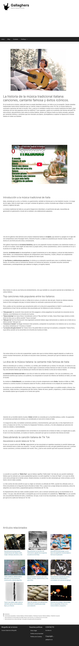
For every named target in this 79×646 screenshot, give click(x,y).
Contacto (15, 39)
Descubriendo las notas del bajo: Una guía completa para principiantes (23, 619)
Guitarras (7, 614)
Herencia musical (37, 615)
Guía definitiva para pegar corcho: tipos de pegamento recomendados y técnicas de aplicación (61, 552)
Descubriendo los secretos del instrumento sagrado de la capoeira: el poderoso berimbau (37, 552)
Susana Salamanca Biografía (9, 630)
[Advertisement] (39, 24)
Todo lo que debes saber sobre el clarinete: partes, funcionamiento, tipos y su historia (13, 603)
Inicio (3, 39)
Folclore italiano (28, 615)
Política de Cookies (36, 636)
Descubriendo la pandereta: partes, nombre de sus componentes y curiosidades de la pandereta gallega (61, 578)
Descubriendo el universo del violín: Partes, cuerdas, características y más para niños (37, 578)
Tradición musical (55, 615)
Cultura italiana (20, 615)
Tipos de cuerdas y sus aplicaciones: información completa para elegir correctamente (37, 603)
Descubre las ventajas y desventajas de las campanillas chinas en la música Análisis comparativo (60, 603)
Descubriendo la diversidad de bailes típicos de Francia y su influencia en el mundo (26, 617)
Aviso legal (33, 630)
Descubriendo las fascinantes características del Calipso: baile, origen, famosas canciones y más (13, 552)
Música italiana (46, 615)
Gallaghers (20, 5)
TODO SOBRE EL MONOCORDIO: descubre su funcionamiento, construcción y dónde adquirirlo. (13, 578)
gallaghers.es (49, 639)
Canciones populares (10, 615)
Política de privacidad (36, 633)
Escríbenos (48, 630)
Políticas (23, 39)
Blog (9, 39)
